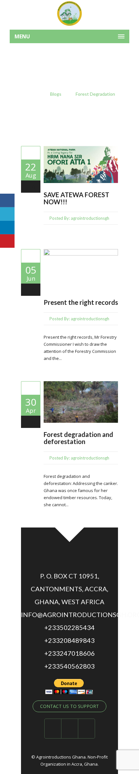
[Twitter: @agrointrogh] (69, 729)
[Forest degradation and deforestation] (30, 388)
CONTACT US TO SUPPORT (69, 706)
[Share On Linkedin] (7, 227)
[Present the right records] (30, 256)
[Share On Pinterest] (7, 241)
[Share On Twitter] (7, 214)
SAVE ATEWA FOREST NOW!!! (76, 198)
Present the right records (81, 302)
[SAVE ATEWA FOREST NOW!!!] (30, 153)
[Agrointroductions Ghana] (69, 13)
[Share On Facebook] (7, 200)
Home (30, 94)
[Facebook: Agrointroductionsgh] (52, 729)
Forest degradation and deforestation (78, 438)
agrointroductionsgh (90, 218)
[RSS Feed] (86, 729)
